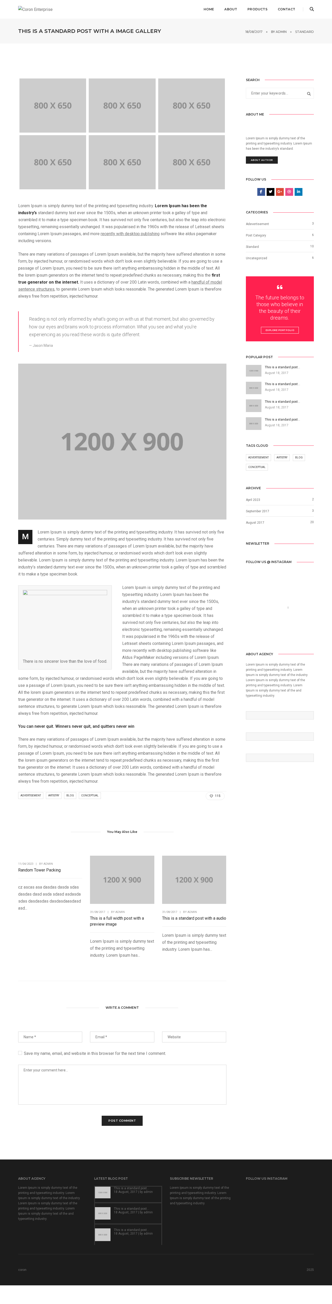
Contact (286, 9)
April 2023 (253, 500)
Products (257, 9)
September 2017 (257, 511)
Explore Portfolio (280, 330)
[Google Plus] (273, 635)
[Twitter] (257, 635)
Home (209, 9)
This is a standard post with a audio (194, 918)
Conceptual (90, 795)
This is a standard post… (131, 1188)
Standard (304, 32)
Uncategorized (256, 258)
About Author (262, 160)
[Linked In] (265, 635)
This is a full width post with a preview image (117, 921)
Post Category (256, 235)
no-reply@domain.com (266, 614)
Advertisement (30, 795)
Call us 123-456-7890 (266, 607)
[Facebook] (249, 635)
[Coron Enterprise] (35, 9)
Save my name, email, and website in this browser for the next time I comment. (95, 1053)
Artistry (53, 795)
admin (281, 32)
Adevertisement (257, 224)
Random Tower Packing (39, 870)
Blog (70, 795)
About (230, 9)
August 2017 (255, 522)
